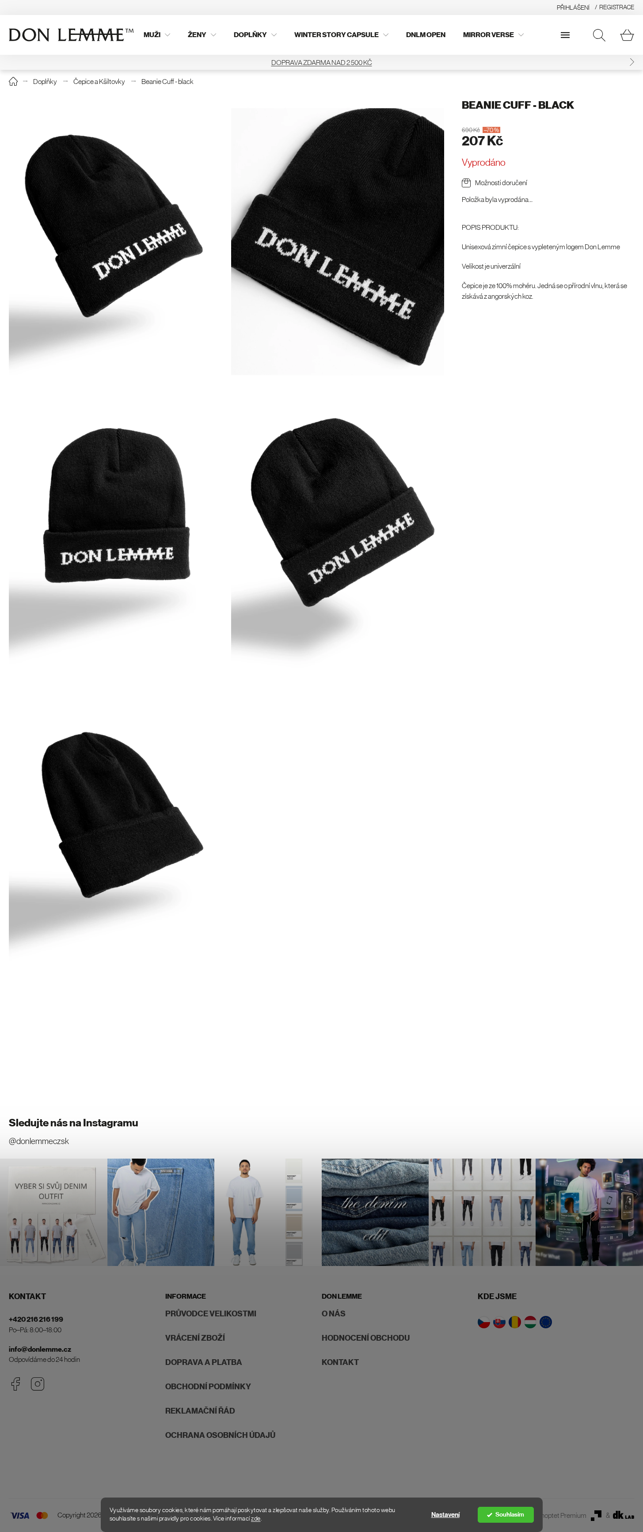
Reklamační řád (200, 1411)
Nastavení (445, 1515)
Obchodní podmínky (208, 1386)
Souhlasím (509, 1514)
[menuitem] (157, 34)
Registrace (616, 7)
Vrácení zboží (195, 1338)
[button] (11, 62)
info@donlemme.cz (40, 1349)
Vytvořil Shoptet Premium (550, 1515)
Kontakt (340, 1362)
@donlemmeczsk (39, 1141)
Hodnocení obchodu (366, 1338)
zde (256, 1518)
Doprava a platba (203, 1362)
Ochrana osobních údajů (220, 1435)
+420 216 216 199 (36, 1319)
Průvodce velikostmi (210, 1314)
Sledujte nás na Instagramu (73, 1123)
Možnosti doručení (501, 182)
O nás (334, 1314)
